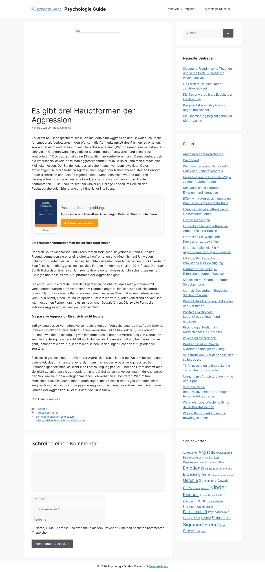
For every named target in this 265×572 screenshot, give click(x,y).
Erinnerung (226, 468)
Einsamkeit (211, 462)
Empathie (213, 468)
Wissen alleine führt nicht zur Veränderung (61, 420)
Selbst (206, 518)
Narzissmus (192, 507)
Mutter (219, 501)
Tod (197, 531)
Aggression (43, 412)
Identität (205, 488)
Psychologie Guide (85, 9)
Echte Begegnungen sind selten (55, 416)
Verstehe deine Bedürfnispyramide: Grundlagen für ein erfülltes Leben (206, 391)
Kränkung (188, 501)
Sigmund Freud (200, 524)
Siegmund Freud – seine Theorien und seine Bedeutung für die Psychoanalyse (207, 73)
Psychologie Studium (216, 9)
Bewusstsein (221, 452)
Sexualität (221, 517)
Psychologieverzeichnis (200, 338)
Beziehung (190, 457)
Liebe (201, 500)
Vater (203, 531)
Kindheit (191, 494)
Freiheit (207, 474)
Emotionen (194, 468)
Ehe (202, 462)
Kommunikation (207, 495)
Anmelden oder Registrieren (203, 154)
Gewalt (223, 481)
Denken (214, 457)
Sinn (222, 525)
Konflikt (219, 495)
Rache (186, 518)
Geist (214, 481)
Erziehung (192, 474)
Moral (210, 501)
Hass (196, 488)
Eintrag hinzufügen (196, 220)
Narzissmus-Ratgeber (182, 9)
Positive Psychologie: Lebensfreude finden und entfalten (201, 316)
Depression (191, 462)
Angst (204, 452)
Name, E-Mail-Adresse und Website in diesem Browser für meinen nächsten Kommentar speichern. (100, 530)
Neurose (207, 507)
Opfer (54, 412)
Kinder (218, 487)
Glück (188, 488)
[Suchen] (228, 33)
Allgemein (41, 408)
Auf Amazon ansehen (79, 223)
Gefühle (190, 480)
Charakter (203, 458)
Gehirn (204, 480)
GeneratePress (158, 566)
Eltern (222, 462)
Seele (195, 518)
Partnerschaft (195, 511)
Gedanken (217, 475)
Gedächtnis (228, 475)
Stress (188, 531)
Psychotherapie (218, 512)
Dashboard (191, 160)
